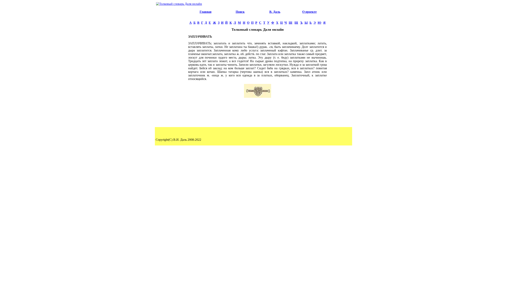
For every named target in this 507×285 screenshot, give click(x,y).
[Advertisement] (171, 66)
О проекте (309, 11)
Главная (206, 11)
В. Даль (274, 11)
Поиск (240, 11)
